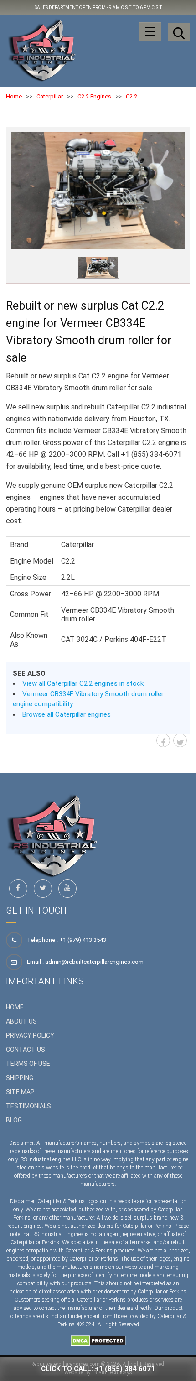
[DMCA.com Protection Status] (98, 1340)
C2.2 (131, 96)
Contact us (25, 1049)
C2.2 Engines (94, 96)
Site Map (20, 1092)
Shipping (19, 1077)
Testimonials (28, 1106)
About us (21, 1021)
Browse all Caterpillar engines (66, 714)
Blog (14, 1120)
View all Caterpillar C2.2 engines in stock (83, 683)
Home (14, 96)
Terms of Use (28, 1063)
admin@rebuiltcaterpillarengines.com (94, 961)
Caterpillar (49, 96)
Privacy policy (30, 1035)
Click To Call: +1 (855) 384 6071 (98, 1369)
